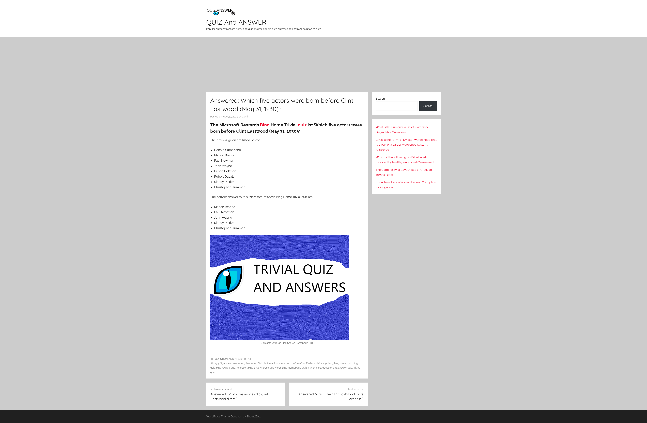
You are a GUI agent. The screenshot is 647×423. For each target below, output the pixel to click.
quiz (302, 124)
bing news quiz (343, 363)
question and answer (334, 367)
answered (238, 363)
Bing (265, 124)
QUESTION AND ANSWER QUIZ (233, 358)
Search (380, 98)
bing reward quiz (225, 367)
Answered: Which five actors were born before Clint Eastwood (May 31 (286, 363)
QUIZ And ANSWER (236, 22)
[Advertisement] (323, 64)
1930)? (218, 363)
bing (330, 363)
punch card (314, 367)
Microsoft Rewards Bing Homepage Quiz (283, 367)
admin (245, 116)
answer (227, 363)
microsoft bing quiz (248, 367)
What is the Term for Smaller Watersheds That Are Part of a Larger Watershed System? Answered (406, 145)
